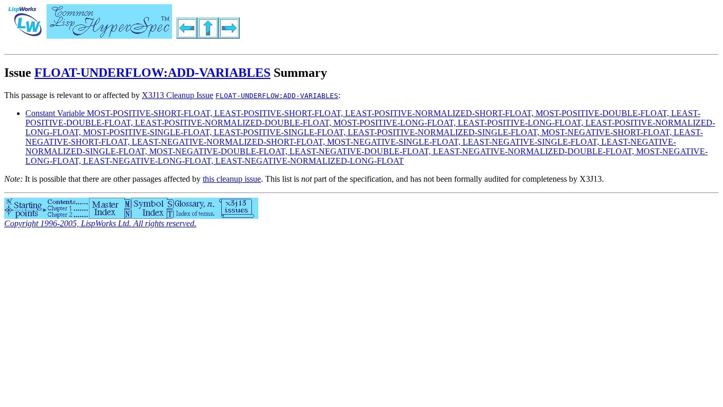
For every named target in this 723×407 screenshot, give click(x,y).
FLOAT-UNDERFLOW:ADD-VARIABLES (152, 72)
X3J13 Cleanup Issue (177, 95)
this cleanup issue (232, 178)
